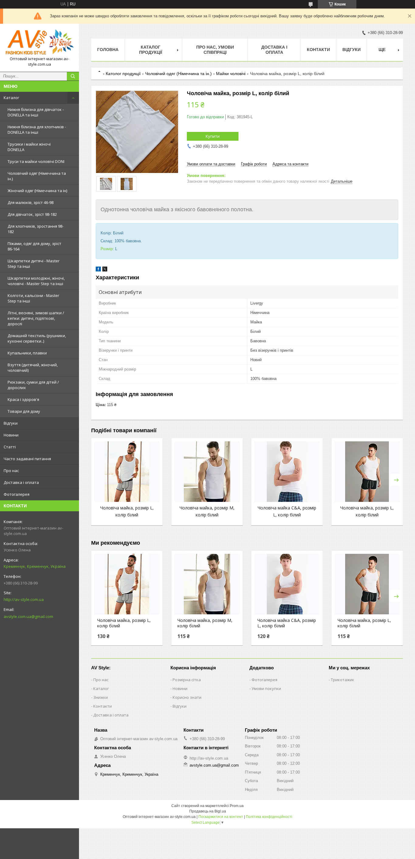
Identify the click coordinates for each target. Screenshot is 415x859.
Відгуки (11, 423)
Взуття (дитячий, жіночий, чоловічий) (33, 367)
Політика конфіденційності (269, 817)
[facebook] (98, 270)
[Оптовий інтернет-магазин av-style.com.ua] (39, 42)
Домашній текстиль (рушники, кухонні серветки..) (37, 338)
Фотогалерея (16, 494)
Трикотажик (342, 679)
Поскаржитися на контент (220, 817)
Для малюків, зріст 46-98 (30, 202)
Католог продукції (123, 73)
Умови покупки (266, 688)
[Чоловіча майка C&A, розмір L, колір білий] (287, 471)
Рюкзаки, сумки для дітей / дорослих (33, 384)
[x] (104, 270)
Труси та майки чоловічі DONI (36, 161)
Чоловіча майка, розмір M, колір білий (204, 623)
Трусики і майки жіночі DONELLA (29, 146)
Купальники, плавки (27, 353)
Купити (213, 136)
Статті (10, 447)
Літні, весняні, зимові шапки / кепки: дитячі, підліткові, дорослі (36, 318)
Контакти (318, 49)
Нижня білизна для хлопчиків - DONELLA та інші (37, 129)
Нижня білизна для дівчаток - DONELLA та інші (36, 112)
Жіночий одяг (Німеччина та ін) (37, 190)
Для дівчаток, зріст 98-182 (32, 214)
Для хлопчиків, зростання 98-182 (35, 228)
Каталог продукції (150, 50)
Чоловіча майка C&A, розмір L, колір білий (286, 623)
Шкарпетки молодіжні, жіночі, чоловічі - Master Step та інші (36, 280)
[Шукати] (73, 76)
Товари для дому (24, 411)
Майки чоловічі (230, 73)
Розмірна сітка (187, 679)
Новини (11, 435)
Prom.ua (237, 806)
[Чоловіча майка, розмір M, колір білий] (207, 471)
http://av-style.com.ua (24, 599)
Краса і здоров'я (23, 399)
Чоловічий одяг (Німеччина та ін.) (37, 176)
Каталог (11, 97)
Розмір (107, 249)
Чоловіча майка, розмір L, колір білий (124, 623)
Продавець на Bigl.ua (207, 811)
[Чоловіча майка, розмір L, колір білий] (126, 471)
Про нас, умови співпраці (215, 50)
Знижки (100, 697)
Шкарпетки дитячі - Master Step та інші (34, 263)
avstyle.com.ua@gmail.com (28, 616)
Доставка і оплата (21, 482)
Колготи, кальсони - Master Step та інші (33, 298)
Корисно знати (187, 697)
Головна (107, 49)
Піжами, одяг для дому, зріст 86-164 (34, 246)
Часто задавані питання (27, 458)
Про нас (11, 470)
